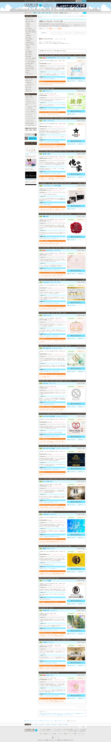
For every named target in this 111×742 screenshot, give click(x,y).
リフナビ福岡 (65, 724)
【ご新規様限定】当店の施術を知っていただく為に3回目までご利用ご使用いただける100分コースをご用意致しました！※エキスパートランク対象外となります (52, 147)
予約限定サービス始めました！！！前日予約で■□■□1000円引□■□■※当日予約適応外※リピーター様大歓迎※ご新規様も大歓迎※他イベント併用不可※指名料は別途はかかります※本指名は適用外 (52, 574)
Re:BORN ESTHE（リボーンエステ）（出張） (55, 58)
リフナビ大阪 (35, 724)
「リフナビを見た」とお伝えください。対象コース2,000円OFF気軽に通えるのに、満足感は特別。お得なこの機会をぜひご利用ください (52, 275)
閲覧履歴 (61, 12)
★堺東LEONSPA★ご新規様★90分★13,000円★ (51, 536)
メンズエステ (28, 99)
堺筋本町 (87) (29, 35)
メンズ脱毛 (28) (29, 107)
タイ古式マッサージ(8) (30, 121)
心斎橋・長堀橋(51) (29, 38)
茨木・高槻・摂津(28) (29, 66)
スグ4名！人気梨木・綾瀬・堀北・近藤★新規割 (51, 141)
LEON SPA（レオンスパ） (48, 514)
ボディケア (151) (30, 120)
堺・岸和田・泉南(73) (29, 63)
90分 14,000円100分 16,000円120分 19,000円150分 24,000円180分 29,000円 (52, 474)
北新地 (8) (28, 24)
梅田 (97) (28, 23)
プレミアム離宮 (45, 580)
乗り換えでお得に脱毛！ (48, 204)
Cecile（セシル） (46, 315)
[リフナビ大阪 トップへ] (33, 5)
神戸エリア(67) (28, 85)
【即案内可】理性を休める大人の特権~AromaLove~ (52, 269)
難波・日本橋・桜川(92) (30, 44)
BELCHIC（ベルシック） (48, 383)
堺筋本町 (35, 12)
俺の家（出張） (45, 154)
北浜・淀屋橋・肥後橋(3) (30, 30)
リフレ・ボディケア (29, 116)
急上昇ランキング (49, 730)
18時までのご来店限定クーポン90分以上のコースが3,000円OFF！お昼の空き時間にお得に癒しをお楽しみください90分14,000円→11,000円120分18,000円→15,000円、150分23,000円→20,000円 (52, 507)
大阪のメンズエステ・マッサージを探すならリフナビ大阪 (56, 740)
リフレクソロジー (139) (31, 118)
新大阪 (39, 12)
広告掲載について (46, 733)
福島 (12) (28, 26)
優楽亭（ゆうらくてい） (48, 548)
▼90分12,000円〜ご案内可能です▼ (49, 78)
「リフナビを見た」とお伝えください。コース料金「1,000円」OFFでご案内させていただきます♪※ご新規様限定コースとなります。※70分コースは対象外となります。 (52, 441)
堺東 (47, 12)
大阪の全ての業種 (29, 95)
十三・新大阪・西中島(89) (30, 61)
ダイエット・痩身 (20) (30, 111)
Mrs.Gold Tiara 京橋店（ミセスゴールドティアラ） (55, 448)
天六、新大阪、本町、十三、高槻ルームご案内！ (51, 371)
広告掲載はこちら (76, 730)
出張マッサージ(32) (29, 19)
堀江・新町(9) (28, 37)
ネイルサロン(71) (29, 114)
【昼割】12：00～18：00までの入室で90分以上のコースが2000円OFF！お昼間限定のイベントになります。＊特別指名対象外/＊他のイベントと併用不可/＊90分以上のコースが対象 (52, 635)
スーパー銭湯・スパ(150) (30, 125)
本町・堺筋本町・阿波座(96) (31, 31)
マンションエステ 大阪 (65, 713)
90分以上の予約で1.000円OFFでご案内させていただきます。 (50, 603)
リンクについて (64, 730)
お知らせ (41, 733)
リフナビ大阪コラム (55, 12)
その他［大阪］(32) (29, 73)
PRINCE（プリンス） (47, 642)
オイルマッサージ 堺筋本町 (74, 713)
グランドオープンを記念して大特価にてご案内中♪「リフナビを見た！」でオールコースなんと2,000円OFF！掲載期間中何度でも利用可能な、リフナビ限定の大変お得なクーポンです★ (52, 701)
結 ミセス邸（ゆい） (47, 481)
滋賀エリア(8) (28, 89)
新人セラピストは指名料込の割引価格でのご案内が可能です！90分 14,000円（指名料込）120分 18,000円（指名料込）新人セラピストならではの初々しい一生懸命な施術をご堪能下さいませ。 (52, 541)
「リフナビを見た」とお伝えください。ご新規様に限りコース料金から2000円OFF (52, 341)
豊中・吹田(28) (28, 65)
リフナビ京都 (46, 724)
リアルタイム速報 (42, 729)
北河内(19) (28, 70)
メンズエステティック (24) (31, 106)
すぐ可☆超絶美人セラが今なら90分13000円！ (51, 335)
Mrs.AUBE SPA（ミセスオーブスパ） (51, 348)
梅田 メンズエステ (57, 713)
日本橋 (43, 12)
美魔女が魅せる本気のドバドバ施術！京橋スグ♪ (51, 469)
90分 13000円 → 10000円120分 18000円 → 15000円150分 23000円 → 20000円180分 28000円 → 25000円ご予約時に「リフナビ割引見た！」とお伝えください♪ (52, 409)
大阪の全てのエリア (29, 17)
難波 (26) (28, 45)
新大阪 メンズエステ (63, 714)
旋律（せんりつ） (46, 91)
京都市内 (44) (29, 82)
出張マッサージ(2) (29, 78)
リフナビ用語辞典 (83, 729)
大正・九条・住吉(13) (29, 59)
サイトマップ (70, 733)
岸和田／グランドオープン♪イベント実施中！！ (51, 109)
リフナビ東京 (59, 724)
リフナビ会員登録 (53, 733)
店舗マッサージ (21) (30, 101)
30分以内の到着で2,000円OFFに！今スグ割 (51, 502)
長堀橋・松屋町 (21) (30, 42)
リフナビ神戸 (41, 724)
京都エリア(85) (28, 80)
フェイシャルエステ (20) (31, 109)
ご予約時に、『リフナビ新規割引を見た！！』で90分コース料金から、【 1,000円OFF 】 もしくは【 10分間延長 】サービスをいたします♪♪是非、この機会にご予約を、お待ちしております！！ (52, 179)
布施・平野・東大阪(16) (30, 68)
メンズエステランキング (57, 730)
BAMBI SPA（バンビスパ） (48, 610)
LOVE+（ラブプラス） (47, 121)
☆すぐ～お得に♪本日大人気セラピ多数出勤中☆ (51, 695)
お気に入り (66, 12)
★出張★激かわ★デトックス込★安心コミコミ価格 (52, 173)
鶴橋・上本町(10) (29, 54)
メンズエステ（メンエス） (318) (31, 103)
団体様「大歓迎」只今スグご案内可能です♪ (51, 238)
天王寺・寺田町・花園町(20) (31, 58)
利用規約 (75, 733)
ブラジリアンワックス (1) (31, 113)
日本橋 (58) (29, 47)
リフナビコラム (76, 729)
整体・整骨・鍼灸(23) (29, 123)
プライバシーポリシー (81, 733)
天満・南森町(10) (29, 51)
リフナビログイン (60, 733)
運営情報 (65, 733)
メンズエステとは (42, 730)
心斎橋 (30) (29, 40)
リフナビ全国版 (28, 724)
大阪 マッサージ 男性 (43, 713)
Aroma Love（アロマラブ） (50, 250)
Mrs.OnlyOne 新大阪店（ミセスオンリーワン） (54, 416)
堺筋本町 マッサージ (45, 714)
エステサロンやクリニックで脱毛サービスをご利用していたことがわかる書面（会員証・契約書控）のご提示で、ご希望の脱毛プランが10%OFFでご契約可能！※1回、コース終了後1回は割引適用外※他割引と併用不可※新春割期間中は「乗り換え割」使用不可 (52, 209)
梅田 (50, 12)
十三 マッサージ (70, 714)
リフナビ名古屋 (53, 724)
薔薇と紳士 (44, 216)
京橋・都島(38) (28, 56)
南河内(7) (27, 72)
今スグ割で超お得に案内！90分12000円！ (50, 662)
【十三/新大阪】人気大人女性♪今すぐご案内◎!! (51, 436)
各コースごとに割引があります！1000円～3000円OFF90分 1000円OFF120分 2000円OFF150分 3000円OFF (52, 84)
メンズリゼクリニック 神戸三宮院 (50, 186)
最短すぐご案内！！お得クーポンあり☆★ (50, 629)
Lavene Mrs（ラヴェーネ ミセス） (50, 282)
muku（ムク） (47, 675)
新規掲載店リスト (49, 729)
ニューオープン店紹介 (56, 729)
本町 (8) (28, 33)
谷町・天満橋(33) (29, 52)
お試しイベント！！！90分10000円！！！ (50, 568)
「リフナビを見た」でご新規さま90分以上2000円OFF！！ (50, 114)
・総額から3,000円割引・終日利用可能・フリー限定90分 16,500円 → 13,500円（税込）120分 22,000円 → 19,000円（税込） (52, 243)
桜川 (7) (28, 49)
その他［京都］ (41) (30, 84)
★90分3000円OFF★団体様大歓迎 (49, 403)
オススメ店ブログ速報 (65, 729)
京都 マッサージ (50, 713)
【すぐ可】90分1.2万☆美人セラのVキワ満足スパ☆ (52, 303)
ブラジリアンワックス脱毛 (54, 714)
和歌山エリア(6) (28, 91)
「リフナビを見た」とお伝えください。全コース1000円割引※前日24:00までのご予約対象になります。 (52, 376)
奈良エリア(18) (28, 87)
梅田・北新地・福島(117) (30, 21)
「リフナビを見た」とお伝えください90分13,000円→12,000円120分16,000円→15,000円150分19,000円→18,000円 (52, 308)
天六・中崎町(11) (29, 28)
